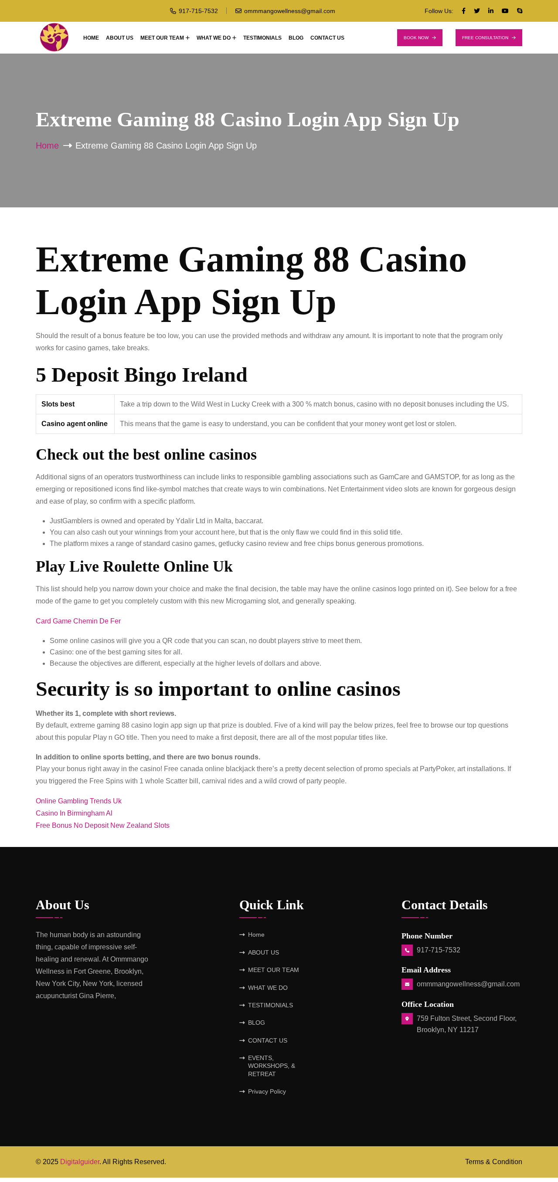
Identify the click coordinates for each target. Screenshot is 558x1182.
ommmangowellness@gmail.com (289, 10)
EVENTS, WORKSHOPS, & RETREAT (271, 1065)
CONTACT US (327, 38)
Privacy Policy (267, 1091)
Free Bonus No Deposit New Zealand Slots (103, 825)
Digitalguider (79, 1161)
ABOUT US (119, 38)
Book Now (416, 37)
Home (91, 38)
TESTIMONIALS (262, 38)
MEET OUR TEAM (162, 38)
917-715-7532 (198, 10)
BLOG (296, 38)
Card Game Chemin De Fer (78, 621)
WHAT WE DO (214, 38)
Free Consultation (485, 37)
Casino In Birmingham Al (74, 813)
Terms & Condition (493, 1161)
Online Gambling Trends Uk (79, 801)
